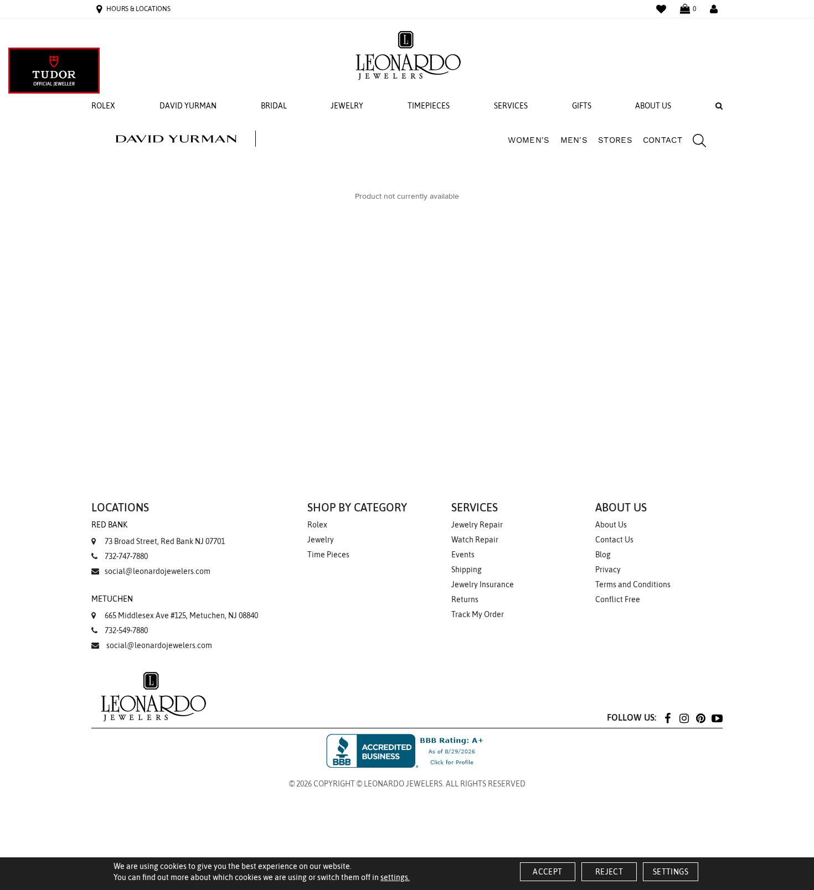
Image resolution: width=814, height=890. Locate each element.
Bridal (274, 105)
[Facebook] (667, 717)
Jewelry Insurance (482, 584)
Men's (574, 140)
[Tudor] (54, 70)
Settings (670, 871)
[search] (694, 142)
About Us (653, 105)
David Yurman (188, 105)
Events (463, 554)
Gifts (581, 105)
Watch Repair (474, 539)
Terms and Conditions (633, 584)
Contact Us (614, 539)
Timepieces (429, 105)
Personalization (317, 469)
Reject (609, 871)
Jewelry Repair (477, 524)
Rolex (103, 105)
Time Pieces (328, 554)
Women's (528, 140)
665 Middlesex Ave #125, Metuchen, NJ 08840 (174, 607)
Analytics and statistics (325, 487)
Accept (547, 871)
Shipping (466, 569)
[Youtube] (717, 717)
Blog (603, 554)
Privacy (608, 569)
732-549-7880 (126, 630)
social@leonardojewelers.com (157, 571)
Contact (662, 140)
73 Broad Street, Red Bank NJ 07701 (158, 533)
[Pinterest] (700, 717)
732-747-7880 (126, 556)
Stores (615, 140)
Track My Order (477, 614)
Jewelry (347, 105)
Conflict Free (617, 599)
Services (511, 105)
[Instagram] (683, 717)
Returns (464, 599)
